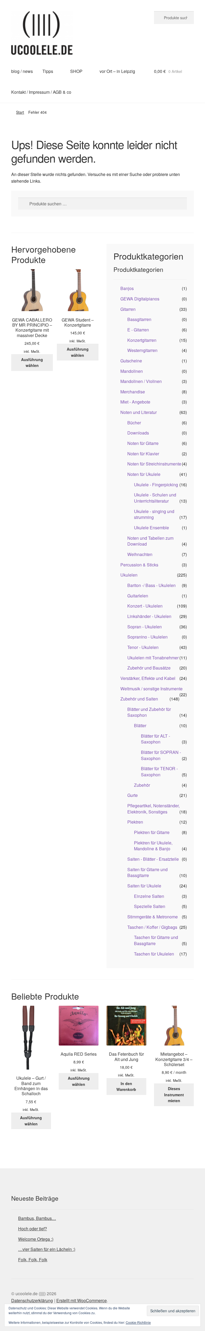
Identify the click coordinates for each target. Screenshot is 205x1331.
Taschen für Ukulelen (154, 954)
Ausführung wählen (32, 362)
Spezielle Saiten (149, 906)
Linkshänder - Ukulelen (149, 616)
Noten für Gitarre (143, 443)
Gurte (132, 795)
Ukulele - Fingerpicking (156, 484)
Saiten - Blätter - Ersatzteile (153, 859)
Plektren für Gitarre (151, 832)
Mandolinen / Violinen (141, 381)
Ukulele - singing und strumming (154, 514)
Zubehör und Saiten (139, 699)
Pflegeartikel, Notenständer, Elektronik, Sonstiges (153, 808)
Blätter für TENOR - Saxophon (159, 771)
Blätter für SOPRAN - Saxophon (161, 755)
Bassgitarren (139, 319)
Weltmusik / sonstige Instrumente (151, 689)
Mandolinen (131, 371)
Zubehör (142, 785)
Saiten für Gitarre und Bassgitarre (147, 872)
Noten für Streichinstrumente (154, 464)
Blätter (140, 725)
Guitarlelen (137, 596)
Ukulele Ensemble (151, 527)
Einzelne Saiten (149, 896)
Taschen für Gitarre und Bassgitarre (156, 940)
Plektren (135, 822)
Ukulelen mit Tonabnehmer (153, 658)
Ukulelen (128, 575)
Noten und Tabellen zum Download (150, 541)
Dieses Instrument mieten (174, 1094)
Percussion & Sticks (139, 565)
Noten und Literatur (138, 412)
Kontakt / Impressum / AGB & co (41, 92)
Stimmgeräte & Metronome (152, 917)
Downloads (138, 433)
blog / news (22, 71)
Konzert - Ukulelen (145, 606)
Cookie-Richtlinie (138, 1322)
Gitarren (128, 309)
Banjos (127, 288)
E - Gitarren (138, 330)
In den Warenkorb (126, 1086)
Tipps (47, 71)
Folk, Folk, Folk (32, 1259)
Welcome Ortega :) (35, 1239)
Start (20, 112)
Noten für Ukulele (143, 474)
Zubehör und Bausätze (149, 668)
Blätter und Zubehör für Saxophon (149, 712)
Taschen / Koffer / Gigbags (152, 927)
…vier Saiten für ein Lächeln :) (46, 1249)
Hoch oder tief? (32, 1229)
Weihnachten (139, 554)
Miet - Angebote (135, 402)
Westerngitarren (142, 350)
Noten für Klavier (143, 454)
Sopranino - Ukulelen (147, 637)
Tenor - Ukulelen (143, 647)
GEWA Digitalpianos (139, 299)
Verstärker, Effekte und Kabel (147, 678)
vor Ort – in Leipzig (117, 71)
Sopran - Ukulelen (144, 627)
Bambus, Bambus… (37, 1218)
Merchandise (132, 392)
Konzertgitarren (141, 340)
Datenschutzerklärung (32, 1300)
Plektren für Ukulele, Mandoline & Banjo (153, 846)
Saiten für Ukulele (144, 886)
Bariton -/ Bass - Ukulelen (151, 585)
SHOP (76, 71)
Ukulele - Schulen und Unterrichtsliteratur (155, 498)
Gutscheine (131, 361)
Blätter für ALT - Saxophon (155, 739)
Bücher (134, 423)
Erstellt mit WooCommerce (81, 1300)
